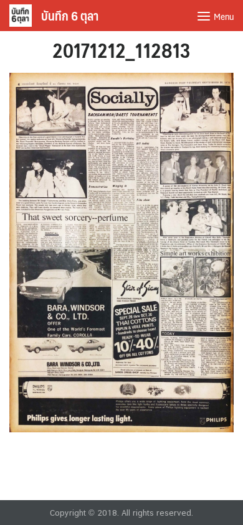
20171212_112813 (121, 50)
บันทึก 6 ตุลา (69, 15)
